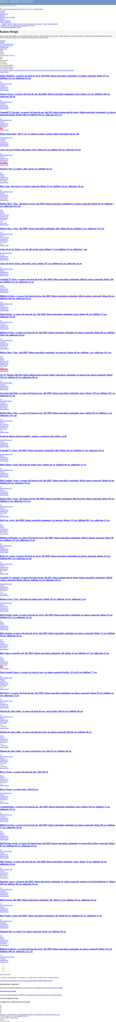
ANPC (31, 1014)
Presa (42, 995)
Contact (2, 995)
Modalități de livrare (20, 987)
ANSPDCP (36, 1014)
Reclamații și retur (31, 987)
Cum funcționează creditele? (55, 987)
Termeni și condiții (5, 1014)
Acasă (2, 25)
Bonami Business (36, 995)
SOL (27, 1014)
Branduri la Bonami (20, 25)
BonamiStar (58, 995)
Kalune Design (16, 27)
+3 (2, 221)
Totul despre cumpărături (7, 987)
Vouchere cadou (9, 995)
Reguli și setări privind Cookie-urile (50, 1014)
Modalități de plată (41, 987)
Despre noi (17, 995)
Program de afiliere (49, 995)
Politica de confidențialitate (18, 1014)
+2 (1, 221)
